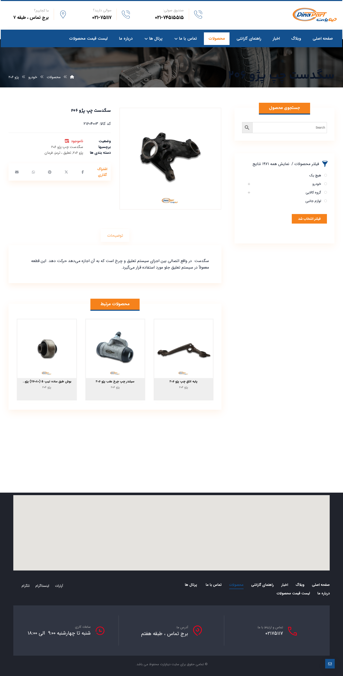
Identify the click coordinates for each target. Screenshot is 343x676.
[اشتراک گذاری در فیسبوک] (82, 172)
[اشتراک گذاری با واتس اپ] (33, 172)
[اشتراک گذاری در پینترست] (49, 172)
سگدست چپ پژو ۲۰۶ (67, 147)
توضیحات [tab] (115, 235)
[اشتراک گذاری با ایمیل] (17, 172)
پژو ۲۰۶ (78, 153)
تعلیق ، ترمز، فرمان (57, 153)
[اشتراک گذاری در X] (66, 172)
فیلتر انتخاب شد (309, 219)
